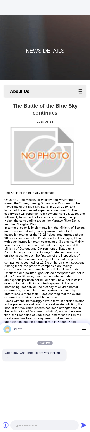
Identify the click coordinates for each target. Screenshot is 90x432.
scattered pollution (43, 311)
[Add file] (6, 425)
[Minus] (84, 329)
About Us (19, 91)
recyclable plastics (32, 308)
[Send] (83, 425)
